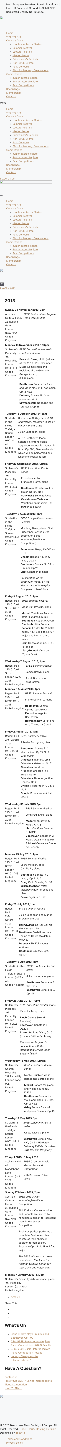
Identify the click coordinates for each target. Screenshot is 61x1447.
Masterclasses (21, 55)
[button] (30, 103)
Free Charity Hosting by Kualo (38, 1429)
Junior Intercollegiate (25, 77)
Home (9, 33)
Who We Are (13, 36)
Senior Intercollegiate (25, 81)
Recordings (13, 89)
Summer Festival (22, 47)
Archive (15, 1296)
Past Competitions (23, 85)
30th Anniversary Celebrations (30, 70)
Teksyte (20, 1432)
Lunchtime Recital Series (27, 44)
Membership (13, 92)
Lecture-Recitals (22, 51)
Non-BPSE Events (23, 62)
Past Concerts (21, 66)
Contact (11, 96)
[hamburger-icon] (1, 195)
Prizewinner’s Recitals (25, 59)
